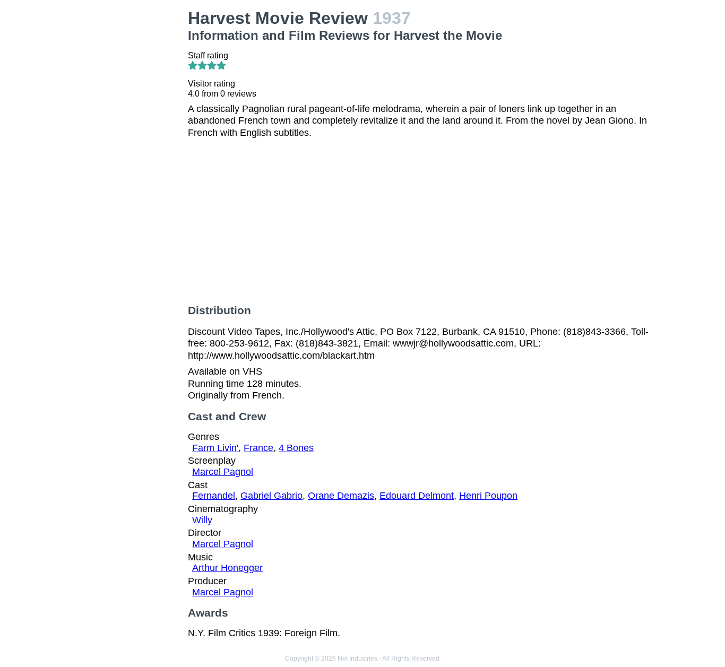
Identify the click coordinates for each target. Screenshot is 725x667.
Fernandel (213, 495)
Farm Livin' (215, 448)
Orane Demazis (341, 495)
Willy (202, 520)
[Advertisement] (126, 167)
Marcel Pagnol (222, 471)
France (258, 448)
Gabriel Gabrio (271, 495)
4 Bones (296, 448)
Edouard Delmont (416, 495)
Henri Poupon (488, 495)
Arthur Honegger (227, 567)
